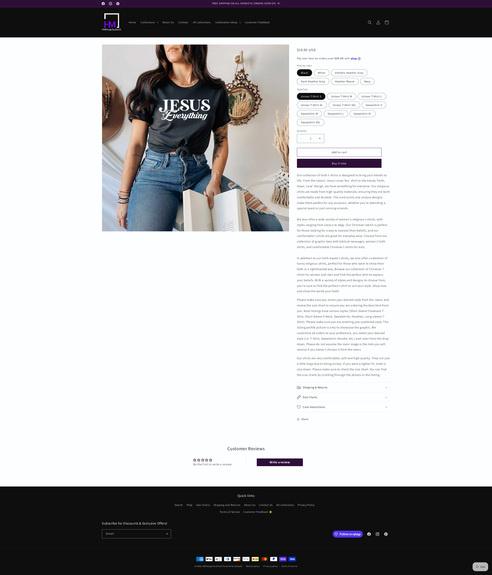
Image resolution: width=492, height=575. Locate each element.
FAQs (190, 505)
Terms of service (289, 566)
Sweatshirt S (374, 105)
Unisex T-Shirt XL (312, 105)
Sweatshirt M (309, 113)
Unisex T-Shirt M (341, 96)
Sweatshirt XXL (310, 122)
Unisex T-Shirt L (372, 96)
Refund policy (253, 566)
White (321, 72)
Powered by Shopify (232, 566)
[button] (149, 22)
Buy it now (339, 163)
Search (179, 505)
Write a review (280, 462)
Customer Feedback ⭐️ (257, 512)
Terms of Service (230, 512)
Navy (367, 81)
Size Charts (203, 505)
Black (304, 72)
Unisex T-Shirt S (311, 96)
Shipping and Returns (227, 505)
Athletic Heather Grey (349, 72)
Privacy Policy (306, 505)
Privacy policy (270, 566)
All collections (285, 505)
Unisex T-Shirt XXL (344, 105)
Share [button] (304, 419)
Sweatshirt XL (362, 113)
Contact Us (266, 505)
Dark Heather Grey (313, 81)
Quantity (302, 130)
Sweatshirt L (336, 113)
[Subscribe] (166, 533)
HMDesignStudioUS (212, 566)
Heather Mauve (345, 81)
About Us (250, 505)
